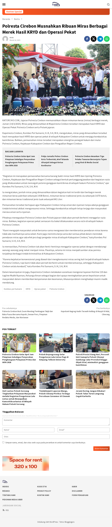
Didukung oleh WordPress (47, 522)
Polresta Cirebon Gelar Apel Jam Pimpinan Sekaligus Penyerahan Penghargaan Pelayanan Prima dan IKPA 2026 (19, 358)
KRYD (28, 289)
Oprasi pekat (40, 289)
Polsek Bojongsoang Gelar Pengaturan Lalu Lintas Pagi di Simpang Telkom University (54, 357)
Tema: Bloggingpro (67, 522)
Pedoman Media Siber (12, 499)
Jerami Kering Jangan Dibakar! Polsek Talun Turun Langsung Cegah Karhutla (90, 394)
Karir (74, 486)
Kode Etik (42, 486)
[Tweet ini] (94, 39)
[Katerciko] (56, 4)
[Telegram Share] (100, 39)
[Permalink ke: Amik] (5, 38)
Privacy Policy (44, 491)
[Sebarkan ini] (87, 39)
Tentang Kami (8, 495)
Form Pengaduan (80, 495)
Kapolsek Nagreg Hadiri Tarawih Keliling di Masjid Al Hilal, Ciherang (85, 311)
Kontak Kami (43, 495)
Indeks (5, 486)
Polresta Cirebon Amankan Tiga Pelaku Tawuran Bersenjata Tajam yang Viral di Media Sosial (91, 159)
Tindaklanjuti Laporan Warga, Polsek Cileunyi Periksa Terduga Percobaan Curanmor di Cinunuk (54, 394)
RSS (7, 510)
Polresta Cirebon (57, 289)
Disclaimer (77, 491)
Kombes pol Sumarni (13, 289)
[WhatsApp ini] (107, 39)
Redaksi (6, 491)
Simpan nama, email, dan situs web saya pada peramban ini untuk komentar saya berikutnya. (45, 442)
